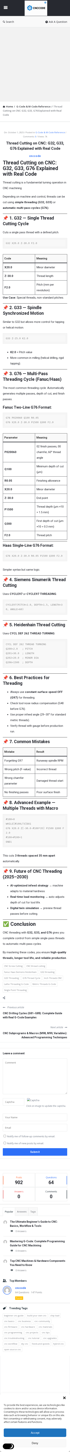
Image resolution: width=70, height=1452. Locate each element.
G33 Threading (11, 978)
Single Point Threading (15, 990)
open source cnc (12, 1349)
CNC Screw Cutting (13, 966)
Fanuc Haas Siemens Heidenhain (20, 972)
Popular (9, 1211)
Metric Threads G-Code (44, 984)
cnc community (42, 1321)
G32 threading (47, 972)
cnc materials (45, 1326)
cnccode (35, 155)
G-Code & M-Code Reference (50, 132)
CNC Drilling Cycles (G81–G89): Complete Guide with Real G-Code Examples (32, 1015)
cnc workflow (10, 1343)
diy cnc (24, 1343)
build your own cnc (36, 1315)
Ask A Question (58, 22)
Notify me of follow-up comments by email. (31, 1136)
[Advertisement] (35, 64)
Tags (33, 1211)
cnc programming (13, 1332)
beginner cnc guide (14, 1315)
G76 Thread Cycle (31, 978)
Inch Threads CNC (53, 978)
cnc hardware (28, 1326)
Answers (22, 1211)
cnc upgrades (50, 1338)
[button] (64, 1398)
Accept (35, 1432)
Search (10, 22)
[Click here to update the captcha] (33, 1100)
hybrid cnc (58, 1343)
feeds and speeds (40, 1343)
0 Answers (20, 1231)
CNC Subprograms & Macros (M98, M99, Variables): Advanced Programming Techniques (35, 1035)
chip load (54, 1315)
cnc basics (9, 1321)
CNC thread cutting (35, 966)
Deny (35, 1443)
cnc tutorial (33, 1338)
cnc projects (32, 1332)
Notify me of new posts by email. (25, 1143)
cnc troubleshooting (14, 1338)
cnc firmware (10, 1326)
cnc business (24, 1321)
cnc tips (45, 1332)
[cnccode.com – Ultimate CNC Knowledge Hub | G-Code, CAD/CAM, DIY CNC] (37, 8)
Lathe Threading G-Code (16, 984)
